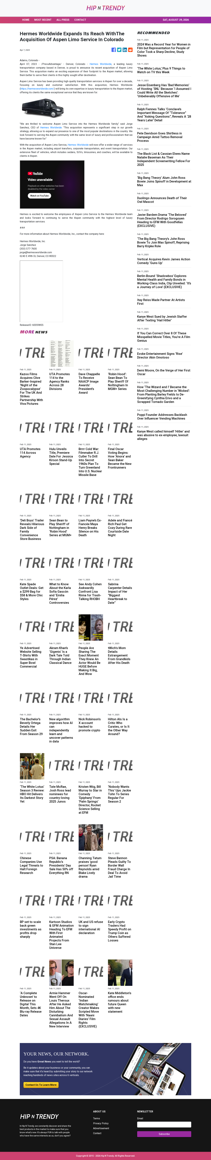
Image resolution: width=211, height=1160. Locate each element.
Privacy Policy (101, 1123)
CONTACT (80, 19)
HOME (25, 19)
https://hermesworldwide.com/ (37, 88)
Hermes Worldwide (101, 64)
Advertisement (101, 1128)
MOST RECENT (43, 19)
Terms (96, 1118)
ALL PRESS (63, 19)
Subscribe (164, 1134)
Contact (97, 1133)
